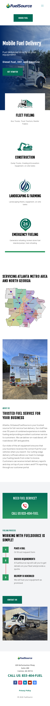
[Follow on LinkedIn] (25, 683)
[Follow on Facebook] (15, 683)
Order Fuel (23, 18)
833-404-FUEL (29, 513)
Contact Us (12, 600)
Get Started (12, 72)
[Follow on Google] (35, 683)
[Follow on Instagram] (20, 683)
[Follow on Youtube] (30, 683)
